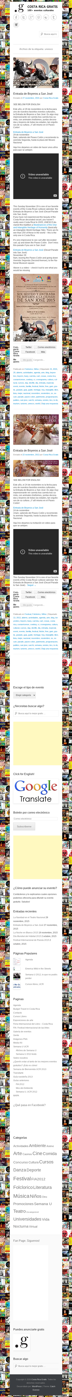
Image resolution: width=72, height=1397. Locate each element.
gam (51, 386)
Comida (50, 1153)
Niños (36, 369)
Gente (16, 1035)
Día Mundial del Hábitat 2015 (27, 936)
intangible (49, 390)
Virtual (33, 1226)
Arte (17, 1153)
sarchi (31, 400)
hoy (43, 390)
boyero (20, 376)
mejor (20, 393)
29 (14, 372)
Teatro (19, 1211)
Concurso (20, 1162)
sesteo (45, 400)
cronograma (41, 379)
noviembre (45, 393)
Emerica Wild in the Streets (38, 968)
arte (43, 372)
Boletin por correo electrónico (31, 812)
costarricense (19, 379)
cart (38, 376)
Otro (44, 1196)
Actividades (20, 1146)
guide (30, 390)
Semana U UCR (21, 1046)
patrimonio (40, 397)
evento (22, 386)
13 (14, 618)
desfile (31, 383)
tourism (16, 404)
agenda (37, 372)
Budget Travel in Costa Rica (26, 1009)
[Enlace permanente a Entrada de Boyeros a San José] (36, 73)
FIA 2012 (20, 1084)
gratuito (19, 390)
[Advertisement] (39, 743)
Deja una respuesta (49, 404)
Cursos (46, 1161)
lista (15, 393)
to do (55, 400)
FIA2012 (38, 1179)
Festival (28, 614)
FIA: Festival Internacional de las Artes (31, 1028)
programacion (51, 397)
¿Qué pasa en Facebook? (29, 1105)
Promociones (23, 1204)
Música (21, 1196)
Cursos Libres (20, 1016)
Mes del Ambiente (24, 1088)
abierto (19, 372)
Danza (19, 1169)
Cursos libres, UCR (34, 984)
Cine (37, 1153)
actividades (28, 372)
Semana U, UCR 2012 (26, 1092)
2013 (18, 618)
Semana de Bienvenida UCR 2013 (29, 1069)
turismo (24, 404)
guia (25, 390)
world (37, 404)
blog (47, 372)
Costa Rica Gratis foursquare (46, 17)
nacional (26, 393)
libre (56, 390)
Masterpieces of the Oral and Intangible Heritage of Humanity (35, 226)
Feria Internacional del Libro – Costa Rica (33, 1024)
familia (28, 386)
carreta (32, 376)
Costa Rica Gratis (50, 98)
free (46, 386)
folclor (41, 386)
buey (26, 376)
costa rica (51, 376)
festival (35, 386)
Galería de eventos (22, 1031)
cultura (50, 379)
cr (34, 379)
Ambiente (37, 1145)
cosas (43, 376)
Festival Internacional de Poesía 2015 (31, 940)
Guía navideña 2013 (23, 1077)
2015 (55, 369)
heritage (37, 390)
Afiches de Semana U (26, 1050)
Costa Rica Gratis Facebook (16, 17)
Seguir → (31, 585)
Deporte (34, 1170)
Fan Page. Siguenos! (26, 1240)
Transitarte (18, 1073)
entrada (42, 383)
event (15, 386)
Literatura (42, 1187)
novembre (35, 393)
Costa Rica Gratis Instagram (16, 25)
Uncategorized (32, 1212)
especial (49, 383)
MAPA (16, 1095)
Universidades (27, 1219)
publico (16, 400)
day (26, 383)
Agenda (29, 959)
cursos (21, 383)
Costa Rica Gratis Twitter (24, 17)
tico (50, 400)
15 (51, 369)
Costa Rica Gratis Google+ (31, 17)
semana (38, 400)
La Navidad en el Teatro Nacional (29, 917)
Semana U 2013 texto (26, 1054)
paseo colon (30, 397)
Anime (50, 1146)
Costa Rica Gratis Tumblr (54, 17)
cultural (16, 628)
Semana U (43, 1204)
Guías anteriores (21, 1080)
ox (52, 393)
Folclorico (29, 369)
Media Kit (17, 1043)
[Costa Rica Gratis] (36, 8)
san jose (23, 400)
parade (21, 397)
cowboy (29, 379)
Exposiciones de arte (23, 1020)
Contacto (17, 1013)
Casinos (27, 1154)
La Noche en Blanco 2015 (25, 932)
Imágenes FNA (20, 1039)
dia (36, 383)
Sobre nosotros (20, 1058)
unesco (31, 404)
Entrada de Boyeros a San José (33, 93)
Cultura (33, 1162)
